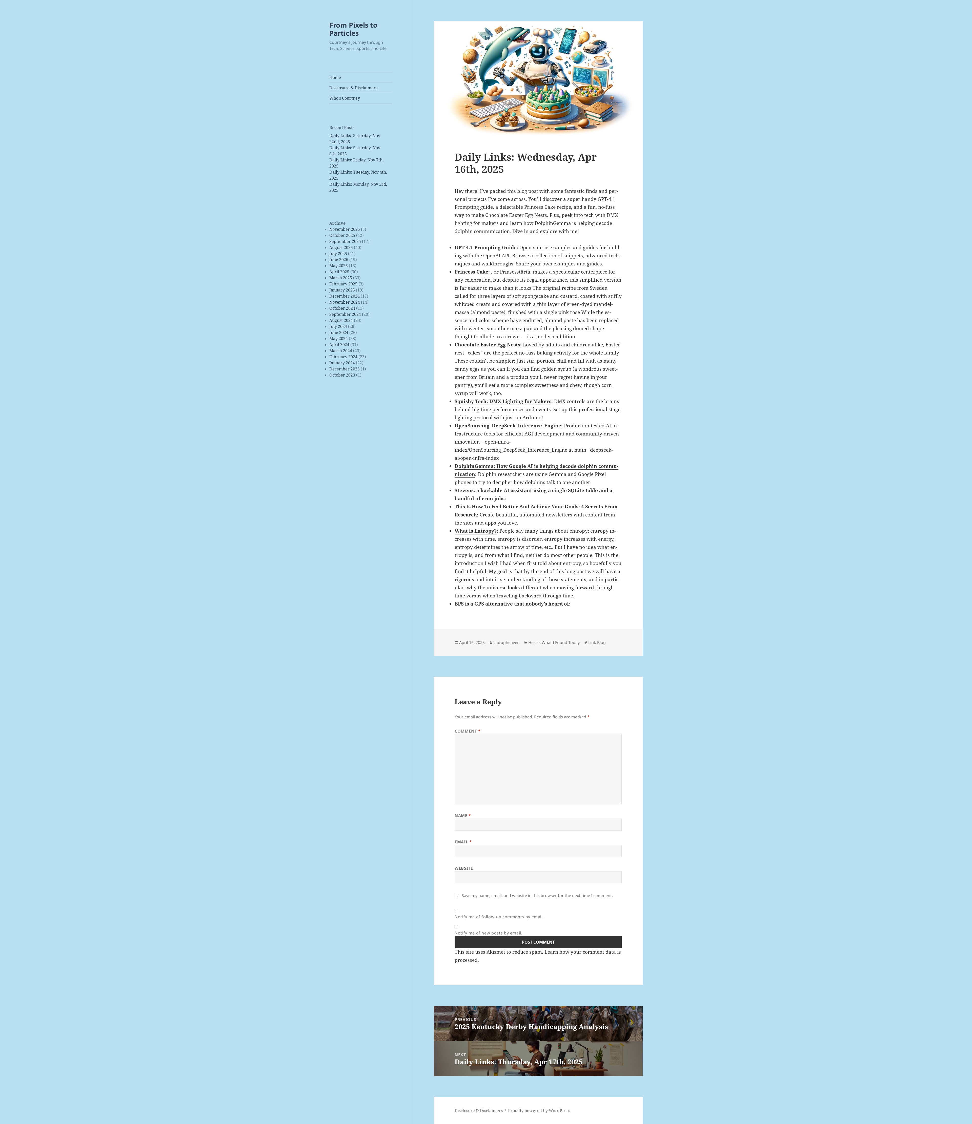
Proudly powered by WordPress (539, 1110)
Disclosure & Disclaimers (353, 88)
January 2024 (342, 363)
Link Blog (597, 642)
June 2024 (338, 332)
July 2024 (338, 326)
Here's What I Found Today (554, 642)
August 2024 (341, 320)
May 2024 (338, 338)
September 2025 (345, 241)
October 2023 (342, 375)
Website (464, 868)
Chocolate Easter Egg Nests (487, 344)
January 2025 (342, 290)
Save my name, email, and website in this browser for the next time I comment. (537, 895)
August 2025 (341, 247)
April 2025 (339, 272)
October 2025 (342, 235)
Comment (468, 731)
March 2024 (340, 350)
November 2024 (344, 302)
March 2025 (340, 278)
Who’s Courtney (344, 98)
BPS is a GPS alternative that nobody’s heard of (512, 603)
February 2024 (343, 357)
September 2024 (345, 314)
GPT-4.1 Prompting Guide (486, 247)
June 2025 (338, 259)
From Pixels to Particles (353, 29)
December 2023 (344, 369)
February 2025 (343, 284)
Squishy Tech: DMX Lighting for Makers (503, 401)
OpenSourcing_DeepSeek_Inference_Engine (508, 425)
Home (335, 77)
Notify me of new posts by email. (488, 933)
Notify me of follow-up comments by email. (499, 917)
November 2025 (344, 229)
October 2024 (342, 308)
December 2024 (344, 296)
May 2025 (338, 265)
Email (463, 842)
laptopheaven (506, 642)
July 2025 (338, 253)
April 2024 (339, 344)
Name (463, 815)
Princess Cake (471, 271)
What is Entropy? (476, 531)
